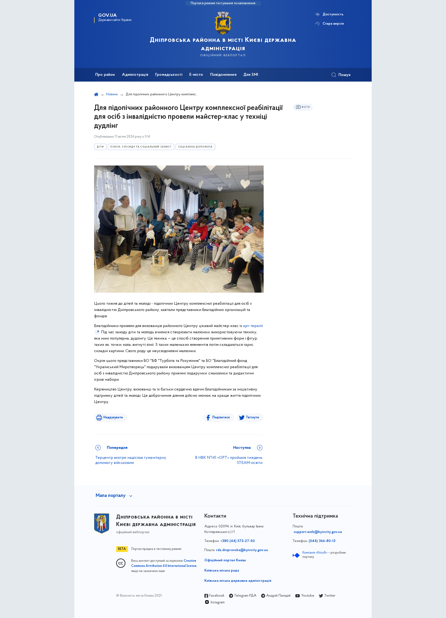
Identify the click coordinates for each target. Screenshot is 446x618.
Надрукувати (113, 417)
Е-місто (196, 75)
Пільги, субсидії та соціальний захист (141, 147)
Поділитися (221, 417)
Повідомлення (223, 75)
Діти (100, 147)
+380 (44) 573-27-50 (237, 541)
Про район (105, 75)
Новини (112, 94)
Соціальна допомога (195, 147)
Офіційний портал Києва (225, 560)
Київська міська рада (221, 570)
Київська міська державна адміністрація (237, 581)
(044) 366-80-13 (322, 541)
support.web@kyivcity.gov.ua (318, 532)
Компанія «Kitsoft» (315, 553)
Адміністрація (135, 75)
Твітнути (252, 417)
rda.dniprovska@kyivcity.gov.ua (242, 550)
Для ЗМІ (250, 75)
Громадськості (168, 75)
